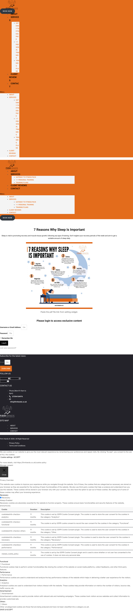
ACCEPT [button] (17, 457)
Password (3, 333)
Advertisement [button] (5, 591)
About (14, 14)
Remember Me (7, 338)
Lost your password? (8, 348)
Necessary (6, 498)
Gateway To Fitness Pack (17, 31)
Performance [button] (5, 572)
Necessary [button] (4, 495)
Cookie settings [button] (7, 457)
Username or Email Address (10, 327)
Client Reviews (13, 77)
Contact (12, 156)
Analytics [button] (3, 580)
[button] (7, 11)
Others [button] (2, 601)
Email (2, 362)
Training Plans (22, 183)
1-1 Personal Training (17, 50)
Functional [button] (4, 561)
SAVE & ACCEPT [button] (6, 609)
